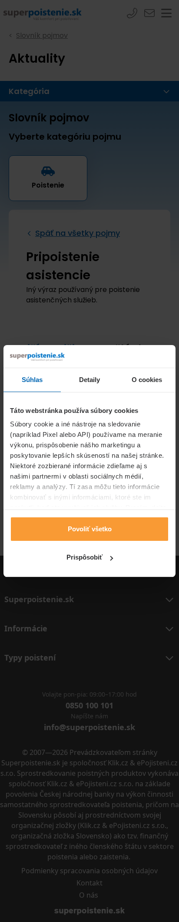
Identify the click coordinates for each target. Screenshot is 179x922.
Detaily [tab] (89, 379)
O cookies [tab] (147, 379)
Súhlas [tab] (32, 379)
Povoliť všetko (90, 529)
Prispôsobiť (84, 557)
